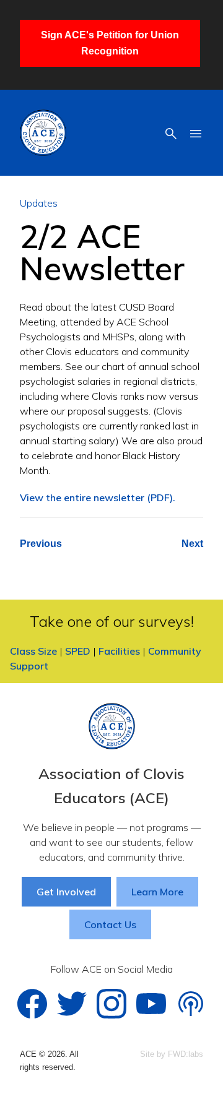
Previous (41, 543)
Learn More (157, 891)
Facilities (119, 651)
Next (192, 543)
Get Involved (66, 891)
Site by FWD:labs (171, 1054)
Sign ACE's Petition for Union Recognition (110, 43)
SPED (77, 651)
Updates (39, 203)
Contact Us (110, 924)
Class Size (33, 651)
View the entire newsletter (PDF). (97, 497)
